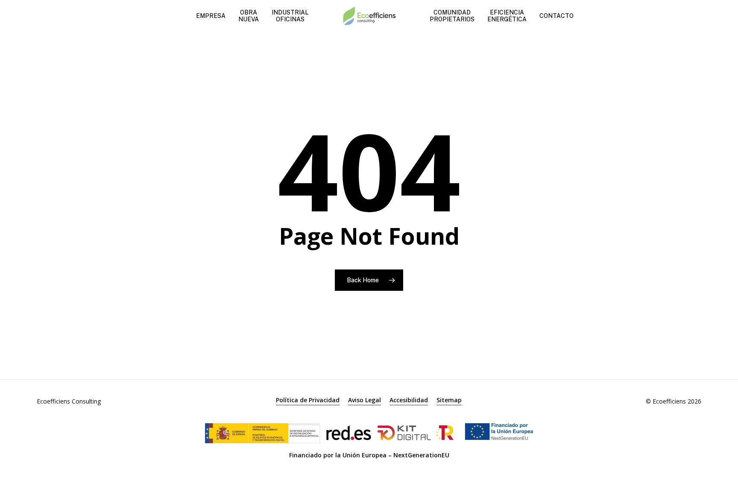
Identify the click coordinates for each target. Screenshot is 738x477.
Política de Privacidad (308, 400)
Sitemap (449, 400)
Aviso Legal (364, 400)
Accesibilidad (409, 400)
